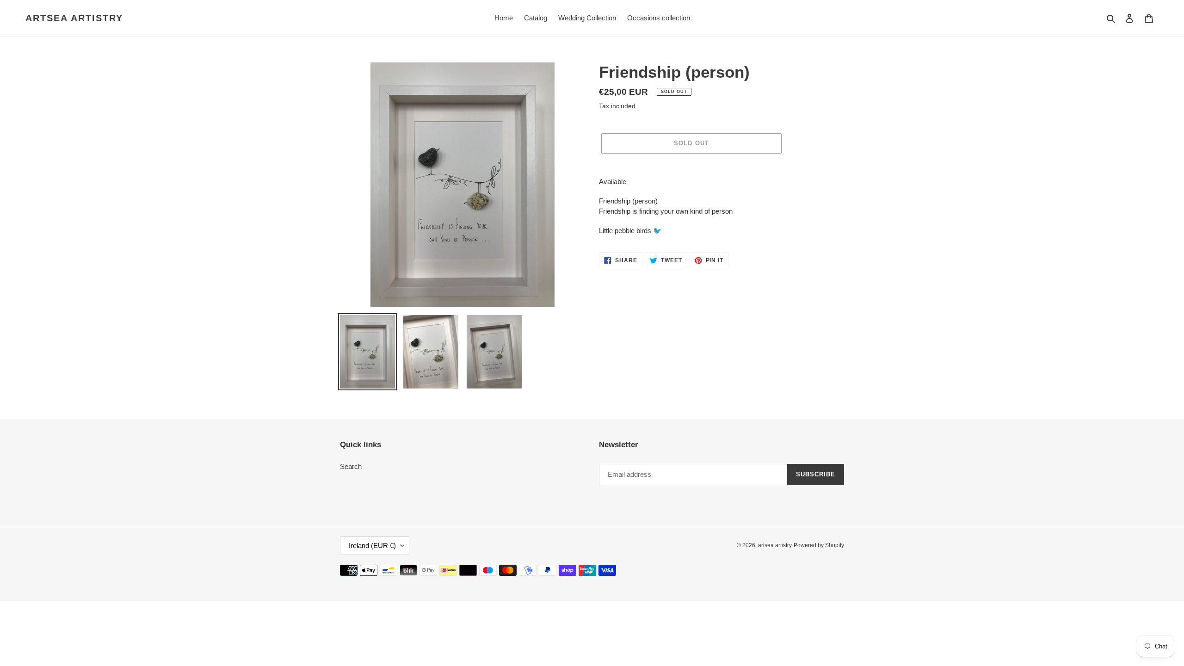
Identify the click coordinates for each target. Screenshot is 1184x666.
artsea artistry (74, 18)
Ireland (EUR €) (372, 545)
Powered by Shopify (819, 545)
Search (351, 466)
